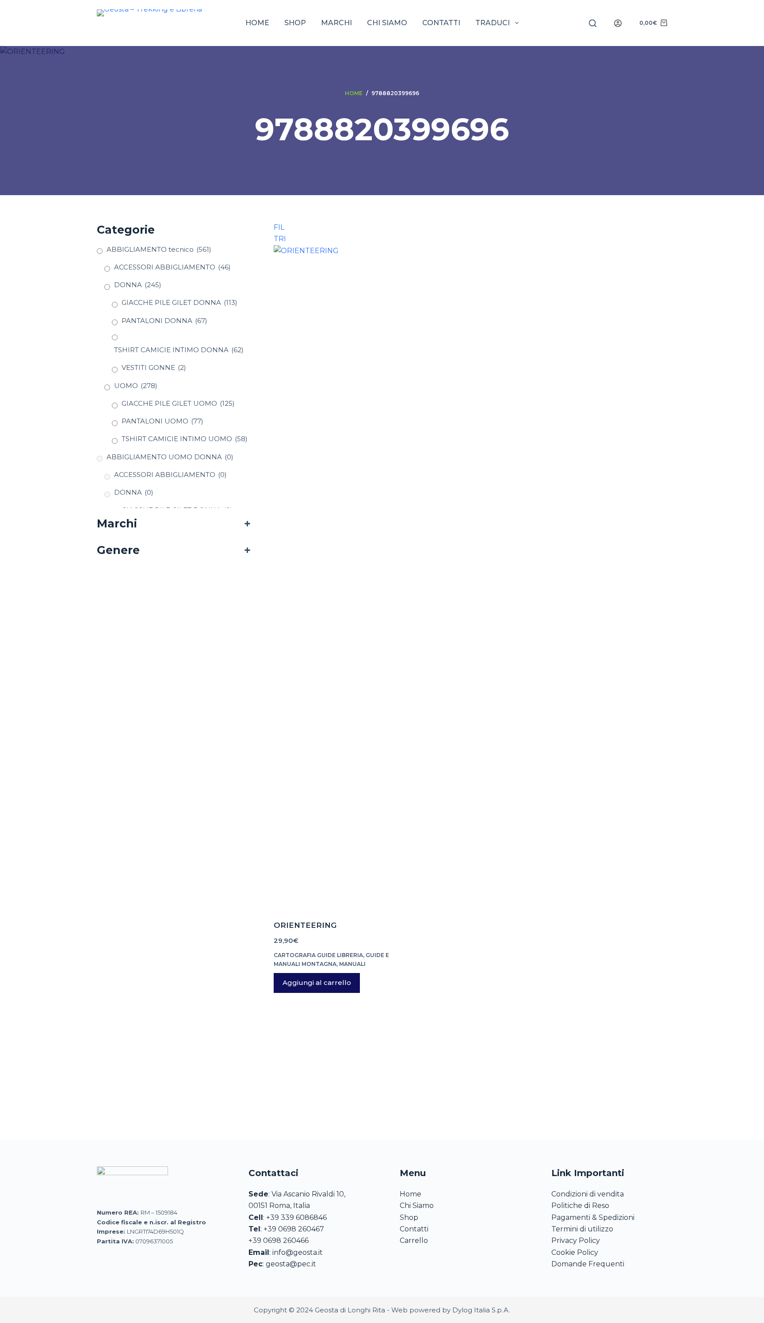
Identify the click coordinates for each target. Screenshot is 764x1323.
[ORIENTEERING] (335, 577)
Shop (295, 23)
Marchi (336, 23)
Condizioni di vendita (587, 1194)
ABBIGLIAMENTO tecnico (159, 249)
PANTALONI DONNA (164, 320)
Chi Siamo (417, 1205)
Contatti (441, 23)
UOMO (135, 385)
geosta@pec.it (291, 1264)
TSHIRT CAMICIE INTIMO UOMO (185, 439)
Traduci (492, 23)
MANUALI (352, 964)
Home (257, 23)
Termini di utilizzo (582, 1229)
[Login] (618, 23)
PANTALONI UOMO (162, 421)
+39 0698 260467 (294, 1229)
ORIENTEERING (305, 925)
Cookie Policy (574, 1252)
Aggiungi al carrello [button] (317, 982)
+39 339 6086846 (296, 1217)
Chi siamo (387, 23)
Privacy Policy (575, 1240)
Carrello (414, 1240)
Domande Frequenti (587, 1264)
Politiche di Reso (580, 1205)
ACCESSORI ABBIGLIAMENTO (172, 267)
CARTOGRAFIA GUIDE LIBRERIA (318, 955)
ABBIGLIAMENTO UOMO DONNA (170, 457)
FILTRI (280, 229)
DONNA (137, 285)
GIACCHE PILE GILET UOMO (178, 403)
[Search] (592, 23)
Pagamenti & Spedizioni (592, 1217)
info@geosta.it (297, 1252)
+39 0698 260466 (278, 1240)
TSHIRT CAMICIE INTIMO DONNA (179, 350)
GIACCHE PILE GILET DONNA (179, 302)
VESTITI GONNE (154, 367)
